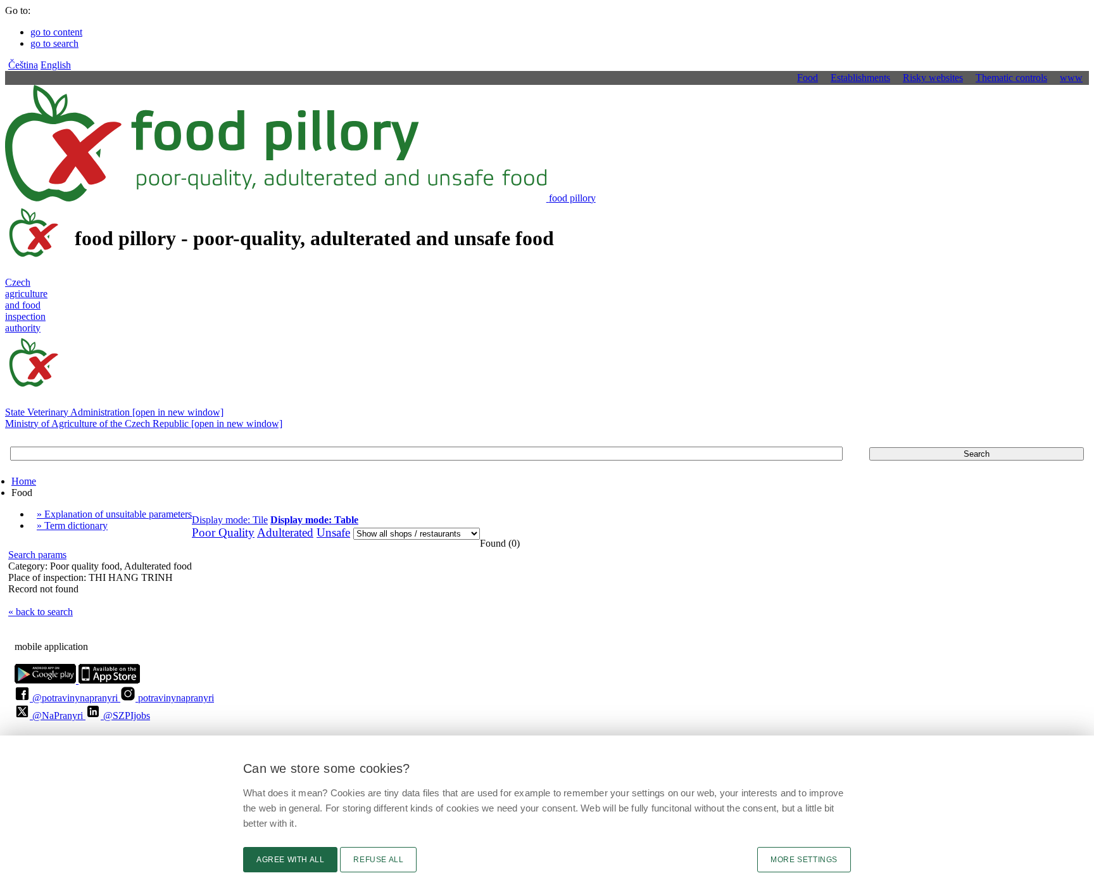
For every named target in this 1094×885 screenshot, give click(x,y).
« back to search (40, 611)
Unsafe (333, 532)
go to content (56, 32)
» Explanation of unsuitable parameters (114, 514)
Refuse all (378, 859)
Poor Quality (223, 532)
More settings (804, 859)
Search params (37, 554)
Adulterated (285, 532)
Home (23, 481)
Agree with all (290, 859)
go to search (54, 43)
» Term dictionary (72, 525)
